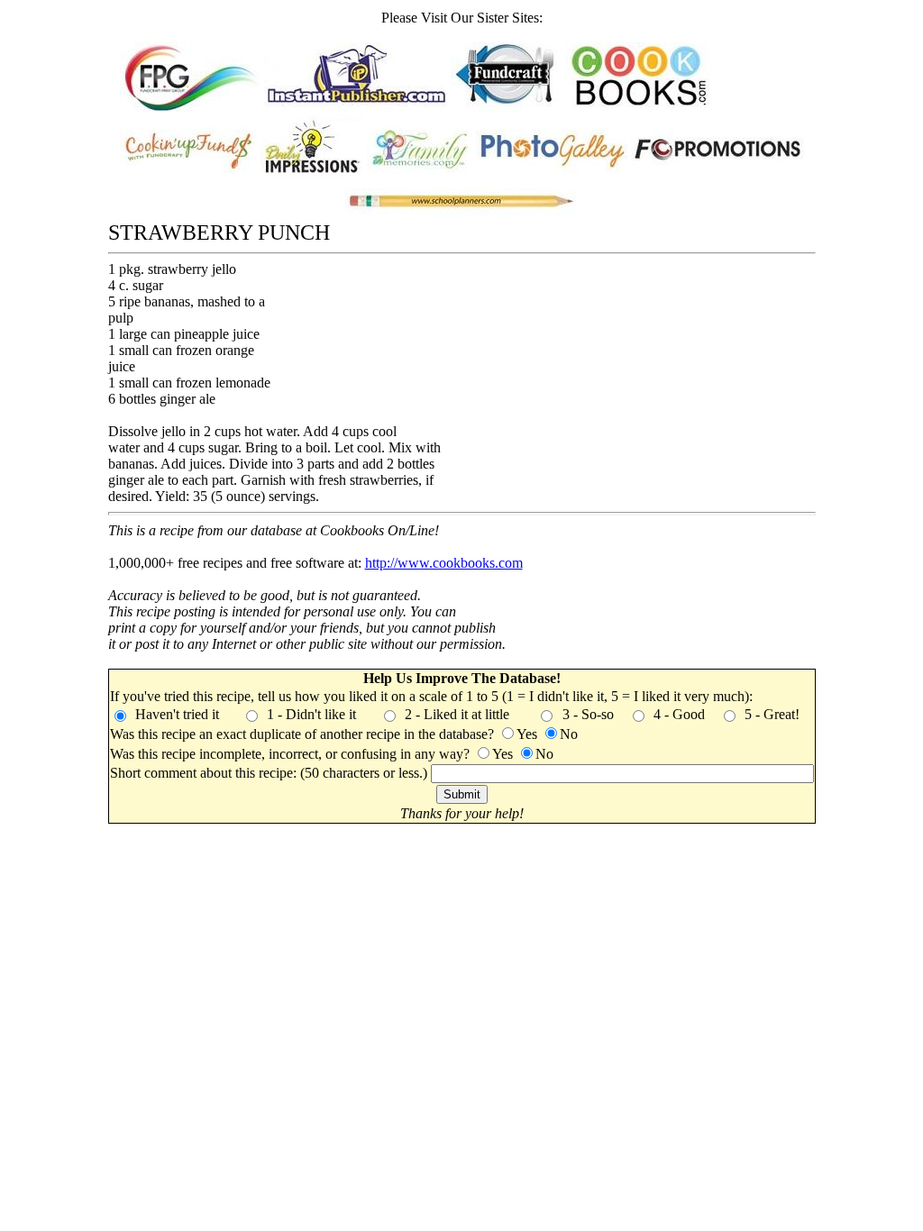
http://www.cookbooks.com (444, 562)
